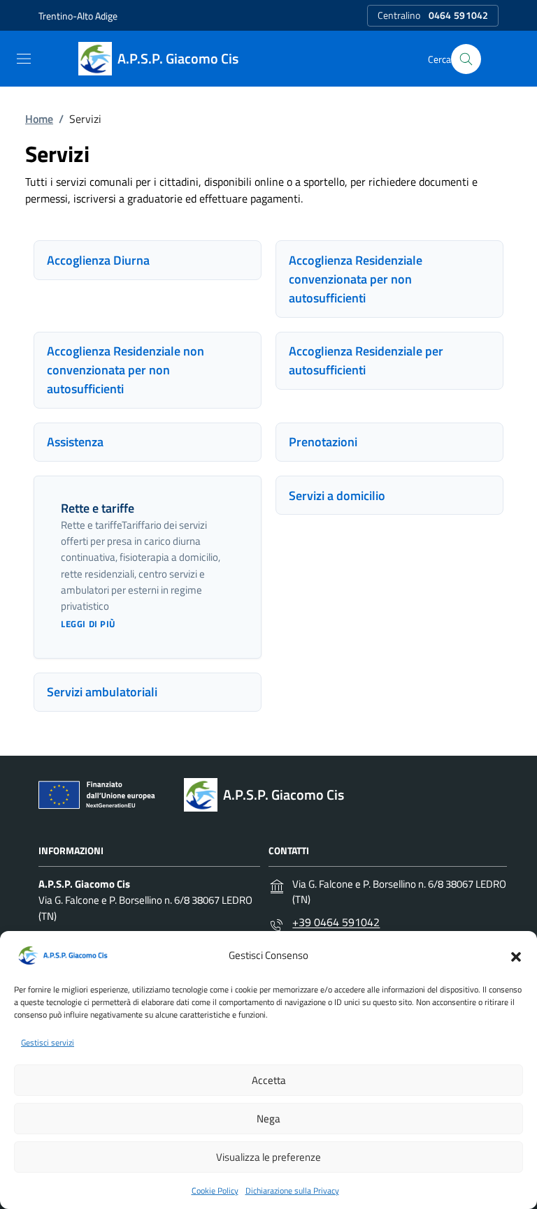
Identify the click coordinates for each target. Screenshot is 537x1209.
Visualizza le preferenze (268, 1157)
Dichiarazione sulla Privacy (292, 1190)
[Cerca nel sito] (466, 59)
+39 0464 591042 (336, 922)
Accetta (269, 1080)
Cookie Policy (215, 1190)
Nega (268, 1119)
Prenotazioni (323, 441)
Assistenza (75, 441)
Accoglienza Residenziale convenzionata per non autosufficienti (355, 279)
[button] (516, 955)
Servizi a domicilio (337, 495)
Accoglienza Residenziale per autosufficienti (366, 360)
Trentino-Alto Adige (77, 15)
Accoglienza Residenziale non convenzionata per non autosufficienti (125, 370)
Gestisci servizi (47, 1042)
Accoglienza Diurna (98, 260)
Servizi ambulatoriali (102, 691)
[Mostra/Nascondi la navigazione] (23, 58)
